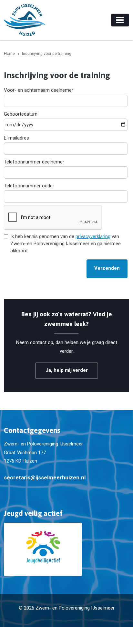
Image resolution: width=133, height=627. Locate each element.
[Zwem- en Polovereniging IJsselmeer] (25, 20)
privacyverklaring (93, 236)
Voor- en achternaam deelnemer (38, 90)
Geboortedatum (20, 114)
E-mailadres (16, 138)
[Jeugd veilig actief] (66, 549)
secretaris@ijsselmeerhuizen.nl (45, 477)
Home (9, 53)
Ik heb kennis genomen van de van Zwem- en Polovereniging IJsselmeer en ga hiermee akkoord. (65, 244)
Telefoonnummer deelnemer (34, 162)
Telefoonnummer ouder (29, 186)
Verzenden (107, 268)
